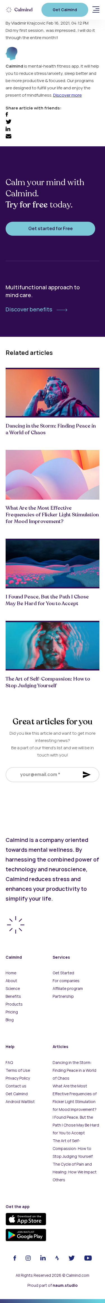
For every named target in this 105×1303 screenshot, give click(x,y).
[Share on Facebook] (7, 115)
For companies (66, 980)
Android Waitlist (20, 1101)
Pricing (12, 1012)
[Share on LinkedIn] (8, 130)
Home (11, 972)
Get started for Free (50, 229)
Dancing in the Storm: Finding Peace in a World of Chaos (74, 1070)
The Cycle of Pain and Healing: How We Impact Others (75, 1172)
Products (14, 1004)
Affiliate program (68, 988)
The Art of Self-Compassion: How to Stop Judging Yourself (73, 1148)
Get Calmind (65, 9)
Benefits (13, 996)
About (11, 980)
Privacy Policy (18, 1078)
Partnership (63, 996)
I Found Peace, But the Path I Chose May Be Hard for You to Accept (76, 1125)
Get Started (63, 972)
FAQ (9, 1062)
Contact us (16, 1086)
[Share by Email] (8, 137)
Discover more (67, 95)
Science (13, 988)
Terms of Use (18, 1070)
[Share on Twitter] (8, 122)
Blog (10, 1019)
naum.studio (65, 1285)
